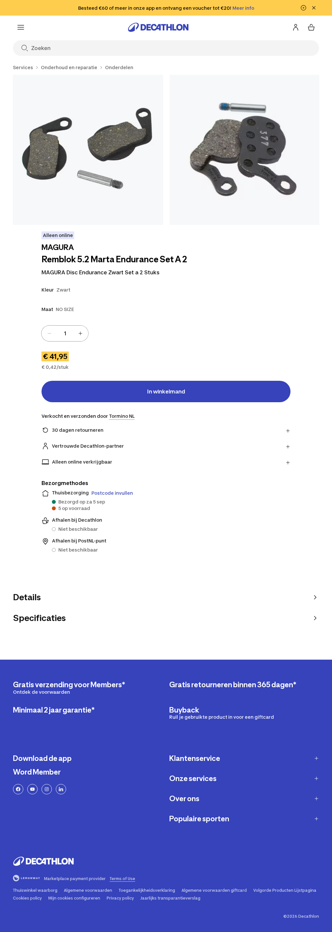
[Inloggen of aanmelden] (295, 27)
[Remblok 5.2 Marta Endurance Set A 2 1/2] (88, 150)
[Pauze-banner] (303, 8)
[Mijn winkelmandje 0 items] (311, 27)
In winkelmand (166, 391)
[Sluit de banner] (314, 8)
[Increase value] (80, 333)
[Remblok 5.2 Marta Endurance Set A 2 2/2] (245, 150)
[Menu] (21, 27)
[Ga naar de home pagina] (158, 27)
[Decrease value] (49, 333)
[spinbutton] (65, 333)
